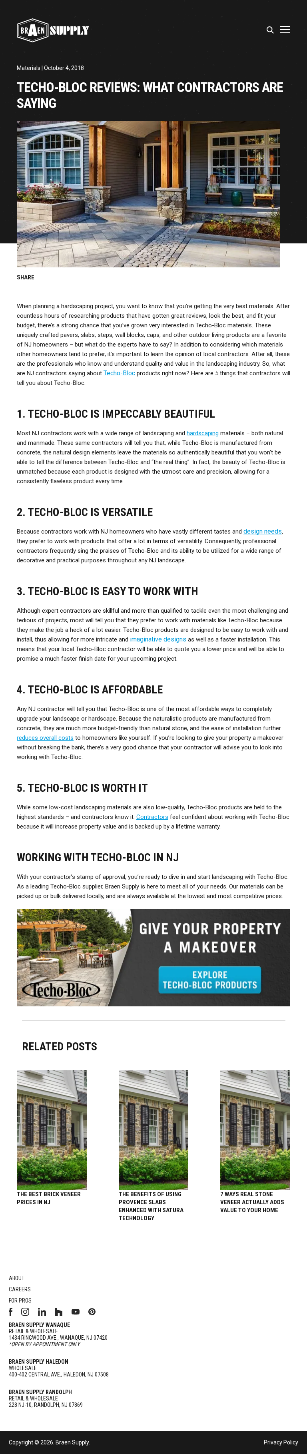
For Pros (20, 1300)
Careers (20, 1289)
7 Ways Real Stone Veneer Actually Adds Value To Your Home (252, 1202)
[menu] (271, 30)
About (16, 1278)
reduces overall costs (45, 737)
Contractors (152, 817)
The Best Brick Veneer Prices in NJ (49, 1198)
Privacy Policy (281, 1442)
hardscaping (203, 433)
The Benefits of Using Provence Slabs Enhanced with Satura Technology (151, 1206)
